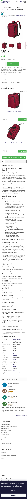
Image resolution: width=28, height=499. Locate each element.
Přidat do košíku (14, 63)
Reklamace (3, 436)
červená (15, 355)
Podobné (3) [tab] (8, 161)
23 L (14, 364)
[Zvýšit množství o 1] (6, 63)
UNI (14, 374)
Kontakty (3, 441)
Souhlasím (13, 495)
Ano (14, 353)
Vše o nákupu (4, 432)
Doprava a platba (5, 434)
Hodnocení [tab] (14, 161)
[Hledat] (16, 1)
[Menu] (24, 1)
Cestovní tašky (16, 372)
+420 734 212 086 (7, 480)
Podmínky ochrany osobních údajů (9, 426)
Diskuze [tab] (20, 161)
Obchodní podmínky (5, 424)
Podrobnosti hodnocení (20, 15)
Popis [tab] (3, 161)
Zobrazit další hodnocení (21, 415)
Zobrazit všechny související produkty (14, 157)
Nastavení (13, 490)
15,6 (14, 370)
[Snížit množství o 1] (6, 65)
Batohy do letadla (17, 339)
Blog (2, 439)
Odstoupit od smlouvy (6, 443)
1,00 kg (14, 359)
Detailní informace (5, 75)
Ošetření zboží (4, 438)
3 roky (14, 366)
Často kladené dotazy (6, 430)
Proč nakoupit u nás (5, 428)
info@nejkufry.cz (7, 478)
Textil (14, 361)
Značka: (6, 16)
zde (21, 486)
